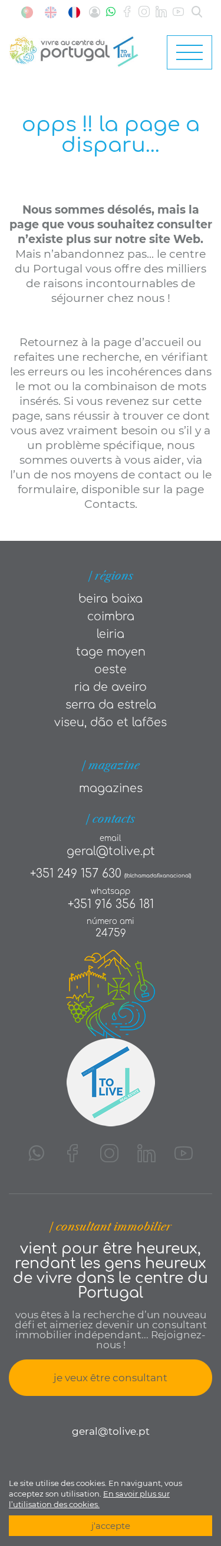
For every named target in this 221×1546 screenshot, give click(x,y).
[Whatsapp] (111, 12)
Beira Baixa (110, 599)
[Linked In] (161, 12)
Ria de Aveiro (110, 687)
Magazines (111, 788)
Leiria (110, 634)
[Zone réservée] (94, 12)
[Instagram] (144, 12)
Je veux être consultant (110, 1378)
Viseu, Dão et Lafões (110, 722)
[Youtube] (178, 12)
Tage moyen (111, 652)
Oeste (110, 669)
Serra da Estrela (110, 705)
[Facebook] (127, 12)
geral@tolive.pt (111, 851)
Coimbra (110, 616)
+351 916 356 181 (111, 904)
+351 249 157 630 (75, 873)
